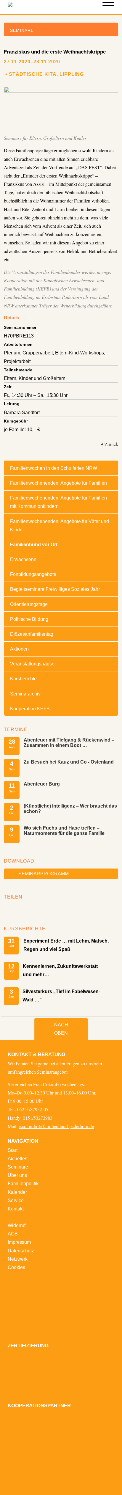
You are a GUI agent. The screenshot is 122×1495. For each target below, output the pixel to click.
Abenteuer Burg (42, 783)
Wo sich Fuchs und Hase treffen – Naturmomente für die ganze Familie (64, 830)
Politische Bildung (29, 619)
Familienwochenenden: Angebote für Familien (58, 483)
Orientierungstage (29, 604)
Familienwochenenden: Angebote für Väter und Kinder (59, 525)
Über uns (17, 1175)
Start (12, 1150)
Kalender (17, 1192)
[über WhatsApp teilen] (27, 909)
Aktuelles (17, 1158)
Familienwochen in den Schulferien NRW (53, 468)
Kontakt (16, 1208)
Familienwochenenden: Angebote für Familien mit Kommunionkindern (58, 502)
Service (16, 1200)
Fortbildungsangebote (33, 574)
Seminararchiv (25, 693)
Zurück (111, 444)
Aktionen (19, 648)
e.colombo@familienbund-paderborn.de (56, 1126)
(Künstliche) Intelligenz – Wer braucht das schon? (70, 808)
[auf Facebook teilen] (10, 909)
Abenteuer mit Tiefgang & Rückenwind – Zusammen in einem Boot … (69, 742)
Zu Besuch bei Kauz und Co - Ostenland (69, 761)
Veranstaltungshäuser (33, 663)
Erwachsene (23, 559)
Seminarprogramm (43, 873)
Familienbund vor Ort (33, 544)
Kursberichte (23, 678)
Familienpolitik (23, 1183)
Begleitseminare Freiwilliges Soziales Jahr (55, 589)
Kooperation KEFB (30, 708)
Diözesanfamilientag (31, 634)
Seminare (18, 1166)
